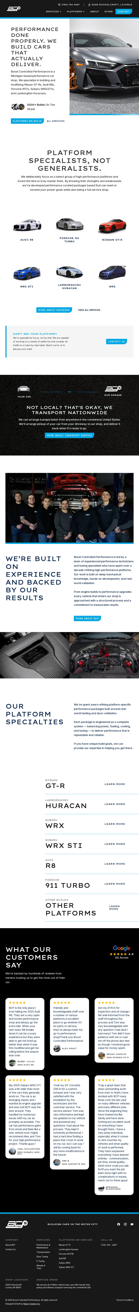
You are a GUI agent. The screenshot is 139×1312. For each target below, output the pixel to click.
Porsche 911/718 (66, 1254)
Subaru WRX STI (66, 1267)
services (52, 11)
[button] (53, 11)
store (108, 11)
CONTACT (124, 11)
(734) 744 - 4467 (109, 1245)
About (94, 11)
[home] (14, 8)
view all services (89, 310)
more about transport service (69, 435)
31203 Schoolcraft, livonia (111, 4)
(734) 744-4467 (70, 4)
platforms (74, 11)
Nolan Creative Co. (31, 1304)
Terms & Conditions (125, 1300)
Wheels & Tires (41, 1266)
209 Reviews (121, 957)
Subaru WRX (64, 1263)
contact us (116, 341)
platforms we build (27, 121)
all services (56, 121)
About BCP (10, 1245)
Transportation (43, 1252)
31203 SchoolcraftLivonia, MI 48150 (13, 1286)
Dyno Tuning (42, 1256)
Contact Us (10, 1249)
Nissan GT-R (64, 1245)
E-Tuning (41, 1261)
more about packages (54, 310)
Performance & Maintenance (43, 1246)
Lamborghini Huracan (68, 1249)
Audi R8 (62, 1258)
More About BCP (87, 618)
